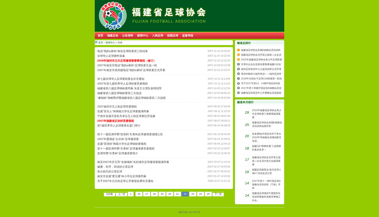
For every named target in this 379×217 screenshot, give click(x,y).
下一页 (218, 194)
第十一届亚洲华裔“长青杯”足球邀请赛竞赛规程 (126, 148)
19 (162, 194)
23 (192, 194)
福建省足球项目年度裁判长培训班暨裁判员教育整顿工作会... (266, 197)
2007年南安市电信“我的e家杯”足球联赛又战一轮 (127, 65)
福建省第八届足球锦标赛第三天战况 (119, 93)
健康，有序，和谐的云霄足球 (115, 166)
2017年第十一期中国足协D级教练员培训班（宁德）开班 (266, 184)
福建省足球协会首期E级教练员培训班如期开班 (267, 124)
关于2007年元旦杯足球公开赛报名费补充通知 (125, 181)
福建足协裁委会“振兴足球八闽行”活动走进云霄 (266, 171)
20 (169, 194)
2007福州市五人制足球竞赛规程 (117, 106)
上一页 (121, 194)
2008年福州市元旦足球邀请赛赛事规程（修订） (126, 60)
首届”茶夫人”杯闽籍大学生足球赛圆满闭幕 (123, 111)
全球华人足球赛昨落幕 (111, 55)
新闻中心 (110, 42)
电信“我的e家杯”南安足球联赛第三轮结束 (122, 51)
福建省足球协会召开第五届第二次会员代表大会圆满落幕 (266, 161)
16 (139, 194)
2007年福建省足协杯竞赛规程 (115, 120)
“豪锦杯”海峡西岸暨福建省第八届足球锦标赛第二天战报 (131, 97)
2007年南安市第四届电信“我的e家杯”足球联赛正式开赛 (131, 70)
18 (154, 194)
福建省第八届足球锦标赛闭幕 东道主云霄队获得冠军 (129, 88)
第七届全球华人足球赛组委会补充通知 (120, 78)
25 (208, 194)
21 (177, 194)
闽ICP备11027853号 (189, 212)
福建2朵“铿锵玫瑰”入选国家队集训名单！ (266, 148)
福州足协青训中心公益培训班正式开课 (261, 69)
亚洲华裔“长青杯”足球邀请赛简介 (117, 153)
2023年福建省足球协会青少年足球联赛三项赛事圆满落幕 (266, 114)
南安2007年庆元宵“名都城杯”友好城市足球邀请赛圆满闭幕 (133, 162)
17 (146, 194)
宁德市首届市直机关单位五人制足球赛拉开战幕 (126, 116)
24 (200, 194)
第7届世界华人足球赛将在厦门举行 (118, 125)
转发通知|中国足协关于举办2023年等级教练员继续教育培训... (266, 137)
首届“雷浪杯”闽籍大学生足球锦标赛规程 (121, 143)
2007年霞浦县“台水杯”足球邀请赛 (118, 139)
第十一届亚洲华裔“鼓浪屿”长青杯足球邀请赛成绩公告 (130, 134)
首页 (100, 42)
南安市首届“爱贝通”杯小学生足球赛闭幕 (121, 176)
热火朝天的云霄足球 (109, 171)
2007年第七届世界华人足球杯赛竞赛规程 (122, 83)
